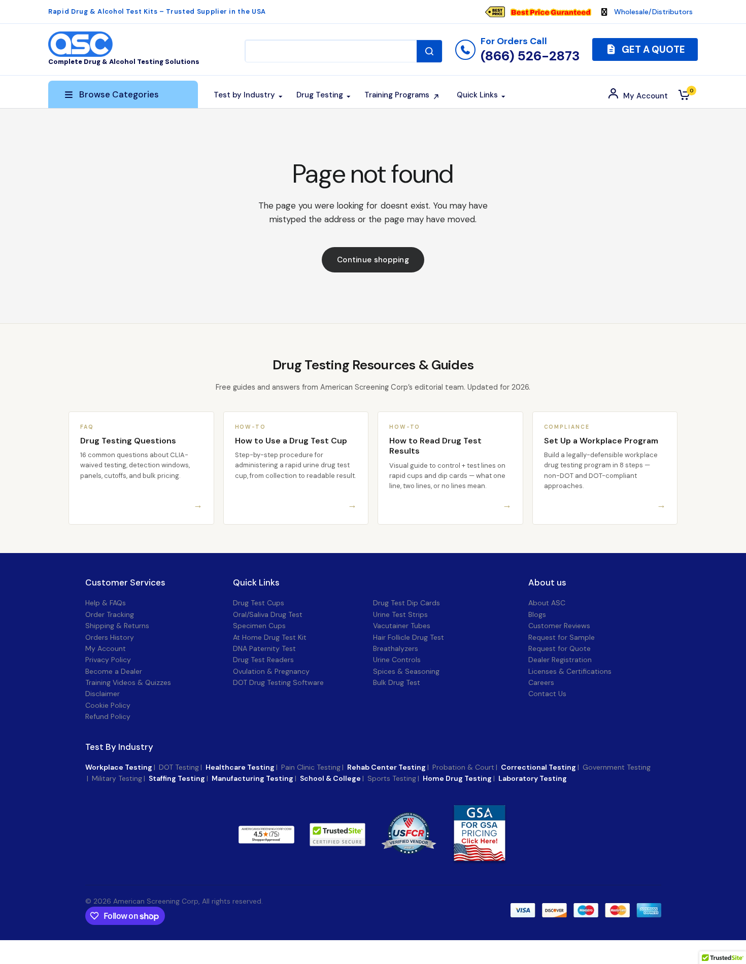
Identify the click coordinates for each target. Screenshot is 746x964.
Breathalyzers (395, 648)
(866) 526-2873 (530, 55)
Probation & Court (463, 767)
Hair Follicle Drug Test (408, 637)
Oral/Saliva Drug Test (267, 614)
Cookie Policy (107, 705)
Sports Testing (391, 778)
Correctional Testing (538, 767)
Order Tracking (109, 614)
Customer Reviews (559, 625)
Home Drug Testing (457, 778)
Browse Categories (119, 94)
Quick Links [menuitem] (477, 95)
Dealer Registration (560, 659)
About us (547, 582)
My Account (105, 648)
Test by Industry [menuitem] (244, 95)
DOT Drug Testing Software (278, 682)
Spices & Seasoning (406, 671)
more (320, 834)
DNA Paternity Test (264, 648)
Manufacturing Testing (252, 778)
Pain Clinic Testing (311, 767)
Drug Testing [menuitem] (319, 95)
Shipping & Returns (117, 625)
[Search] (429, 51)
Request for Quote (559, 648)
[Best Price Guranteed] (550, 11)
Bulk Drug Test (396, 682)
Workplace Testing (118, 767)
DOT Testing (179, 767)
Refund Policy (107, 716)
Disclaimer (102, 693)
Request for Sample (561, 637)
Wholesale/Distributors (653, 11)
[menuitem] (543, 11)
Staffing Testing (177, 778)
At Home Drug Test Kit (270, 637)
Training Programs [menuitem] (396, 95)
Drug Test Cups (258, 602)
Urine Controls (397, 659)
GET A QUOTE (652, 49)
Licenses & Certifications (570, 671)
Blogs (537, 614)
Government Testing (617, 767)
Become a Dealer (113, 671)
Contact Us (547, 693)
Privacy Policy (108, 659)
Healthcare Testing (240, 767)
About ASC (546, 602)
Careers (541, 682)
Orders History (109, 637)
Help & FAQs (105, 602)
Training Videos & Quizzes (128, 682)
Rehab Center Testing (386, 767)
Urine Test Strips (400, 614)
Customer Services (125, 582)
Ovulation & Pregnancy (271, 671)
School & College (330, 778)
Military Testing (117, 778)
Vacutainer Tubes (401, 625)
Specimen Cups (259, 625)
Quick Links (256, 582)
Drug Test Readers (263, 659)
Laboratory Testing (532, 778)
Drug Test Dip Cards (406, 602)
